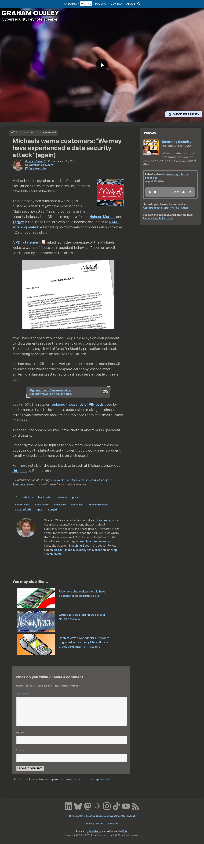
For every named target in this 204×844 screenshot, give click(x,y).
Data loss (27, 497)
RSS (177, 207)
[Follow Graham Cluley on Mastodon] (87, 805)
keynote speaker (100, 520)
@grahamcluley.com (41, 164)
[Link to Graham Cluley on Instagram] (107, 805)
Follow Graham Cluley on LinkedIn (73, 480)
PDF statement (28, 242)
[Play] (150, 192)
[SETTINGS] (190, 192)
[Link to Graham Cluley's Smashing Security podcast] (97, 805)
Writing (86, 3)
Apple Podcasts (152, 207)
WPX (124, 831)
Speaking (70, 3)
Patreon (148, 218)
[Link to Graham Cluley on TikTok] (116, 805)
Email (20, 750)
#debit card (42, 504)
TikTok (57, 550)
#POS (40, 509)
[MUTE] (184, 192)
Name (20, 732)
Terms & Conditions (107, 823)
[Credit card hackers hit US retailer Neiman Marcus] (36, 621)
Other (184, 207)
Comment (23, 694)
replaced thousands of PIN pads (77, 404)
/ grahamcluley (37, 168)
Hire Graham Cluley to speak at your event (92, 815)
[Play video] (102, 65)
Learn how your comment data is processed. (85, 779)
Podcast (101, 3)
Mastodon (19, 484)
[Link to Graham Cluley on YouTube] (126, 805)
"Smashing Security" (81, 545)
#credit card (22, 504)
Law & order (44, 497)
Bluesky (102, 480)
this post (19, 470)
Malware (62, 497)
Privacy (76, 497)
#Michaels (77, 504)
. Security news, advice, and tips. (51, 392)
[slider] (162, 192)
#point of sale (23, 509)
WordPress (95, 831)
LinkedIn (69, 550)
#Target (52, 509)
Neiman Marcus (102, 216)
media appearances (93, 541)
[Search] (138, 3)
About (130, 3)
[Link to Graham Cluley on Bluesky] (78, 805)
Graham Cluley (14, 3)
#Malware (60, 504)
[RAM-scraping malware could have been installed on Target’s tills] (36, 598)
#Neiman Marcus (98, 504)
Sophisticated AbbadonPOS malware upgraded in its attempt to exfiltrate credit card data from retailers (84, 642)
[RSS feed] (135, 805)
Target (18, 222)
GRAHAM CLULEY (30, 13)
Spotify (168, 207)
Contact (117, 3)
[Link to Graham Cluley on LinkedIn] (68, 805)
